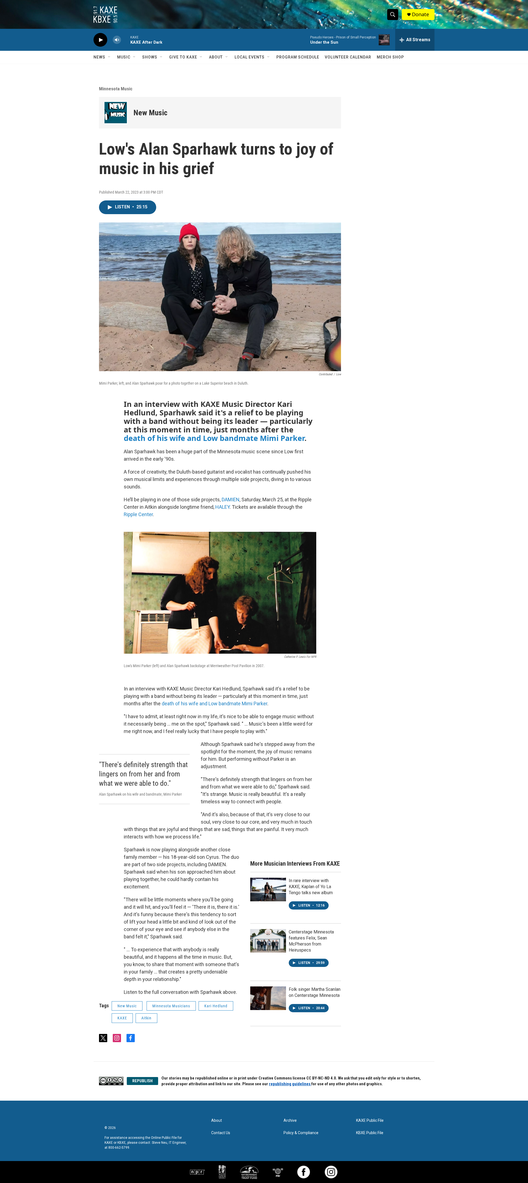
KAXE (122, 1018)
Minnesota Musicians (171, 1006)
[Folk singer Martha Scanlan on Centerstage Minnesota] (268, 998)
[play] (100, 40)
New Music (150, 112)
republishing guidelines (290, 1083)
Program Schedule (297, 57)
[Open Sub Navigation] (109, 57)
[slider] (126, 40)
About (216, 57)
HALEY (222, 507)
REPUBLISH (142, 1080)
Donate (420, 14)
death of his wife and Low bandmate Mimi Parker (214, 438)
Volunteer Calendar (348, 57)
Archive (290, 1120)
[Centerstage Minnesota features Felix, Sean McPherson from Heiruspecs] (268, 941)
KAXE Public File (370, 1120)
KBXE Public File (369, 1133)
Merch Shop (390, 57)
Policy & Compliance (301, 1133)
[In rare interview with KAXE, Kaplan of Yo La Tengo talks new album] (268, 889)
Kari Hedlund (215, 1006)
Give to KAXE (183, 57)
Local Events (250, 57)
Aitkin (146, 1018)
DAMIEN (231, 499)
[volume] (117, 40)
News (99, 57)
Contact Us (220, 1133)
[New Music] (116, 112)
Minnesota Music (116, 88)
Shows (149, 57)
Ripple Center (138, 514)
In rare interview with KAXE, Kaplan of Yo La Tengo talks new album (311, 886)
